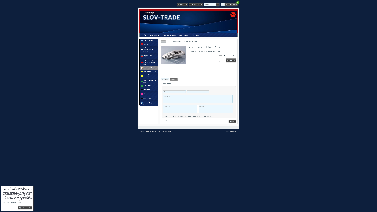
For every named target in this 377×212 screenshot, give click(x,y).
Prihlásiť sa (183, 4)
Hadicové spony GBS (149, 71)
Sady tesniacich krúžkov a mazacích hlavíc (149, 62)
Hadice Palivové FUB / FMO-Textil (149, 81)
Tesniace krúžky (148, 68)
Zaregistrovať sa (197, 4)
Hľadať (217, 4)
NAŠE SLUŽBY (154, 35)
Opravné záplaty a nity (148, 93)
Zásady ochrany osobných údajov (161, 131)
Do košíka (232, 60)
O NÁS (143, 35)
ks (224, 60)
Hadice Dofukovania (149, 86)
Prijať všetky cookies (25, 208)
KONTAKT (196, 35)
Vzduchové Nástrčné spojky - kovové (148, 49)
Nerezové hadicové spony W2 (148, 76)
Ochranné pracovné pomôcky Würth (149, 103)
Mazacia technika (148, 40)
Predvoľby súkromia (145, 131)
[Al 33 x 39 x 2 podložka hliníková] (173, 60)
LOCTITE (146, 44)
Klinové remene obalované (147, 56)
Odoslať (232, 121)
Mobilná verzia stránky (231, 131)
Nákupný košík (232, 4)
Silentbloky (146, 89)
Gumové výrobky (148, 98)
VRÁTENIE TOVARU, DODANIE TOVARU (176, 35)
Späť (163, 41)
